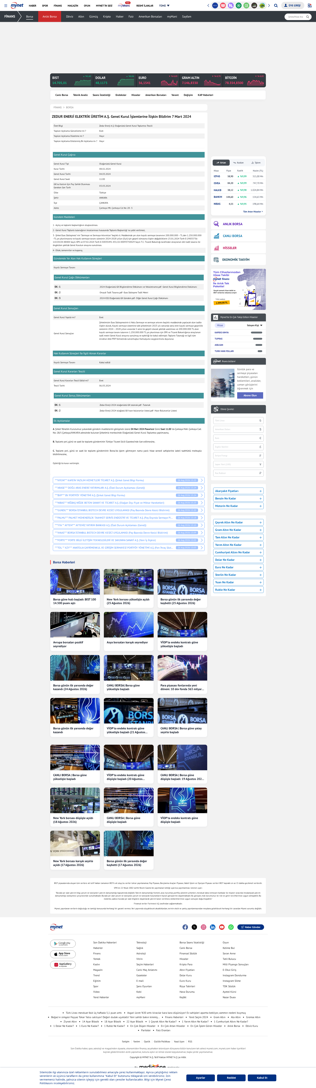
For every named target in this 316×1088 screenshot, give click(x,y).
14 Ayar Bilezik (90, 1021)
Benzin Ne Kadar (225, 498)
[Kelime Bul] (246, 5)
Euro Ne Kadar (224, 567)
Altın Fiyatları (187, 969)
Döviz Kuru (252, 1026)
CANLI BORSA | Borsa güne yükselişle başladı (70, 777)
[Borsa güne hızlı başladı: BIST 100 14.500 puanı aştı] (75, 582)
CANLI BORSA (232, 236)
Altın (81, 16)
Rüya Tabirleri (187, 986)
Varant (175, 95)
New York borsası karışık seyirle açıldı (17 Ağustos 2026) (73, 863)
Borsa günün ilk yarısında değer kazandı (73, 730)
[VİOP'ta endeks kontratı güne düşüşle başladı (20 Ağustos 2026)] (128, 757)
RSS (190, 1041)
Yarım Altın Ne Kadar (228, 545)
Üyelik (147, 1041)
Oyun (226, 942)
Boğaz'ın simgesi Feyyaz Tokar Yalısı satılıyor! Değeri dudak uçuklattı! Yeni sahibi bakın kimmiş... (105, 1017)
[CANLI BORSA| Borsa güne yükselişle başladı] (128, 668)
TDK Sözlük (229, 986)
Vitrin (139, 959)
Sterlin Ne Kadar (225, 575)
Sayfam (186, 16)
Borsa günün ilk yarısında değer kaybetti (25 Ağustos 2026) (181, 601)
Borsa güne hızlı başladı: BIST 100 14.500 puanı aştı (74, 601)
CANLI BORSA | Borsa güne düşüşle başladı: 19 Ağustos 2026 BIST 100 (182, 777)
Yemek (96, 959)
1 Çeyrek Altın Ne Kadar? (162, 1021)
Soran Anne (229, 953)
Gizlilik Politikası (162, 1041)
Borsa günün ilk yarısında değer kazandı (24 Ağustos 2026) (73, 687)
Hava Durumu (187, 991)
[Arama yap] (275, 5)
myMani (172, 16)
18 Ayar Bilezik (112, 1021)
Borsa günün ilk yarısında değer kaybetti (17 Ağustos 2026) (127, 863)
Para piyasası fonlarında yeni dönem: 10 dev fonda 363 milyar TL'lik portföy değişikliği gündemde (181, 687)
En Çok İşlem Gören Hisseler (206, 1026)
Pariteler (146, 1030)
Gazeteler (141, 975)
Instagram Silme (232, 980)
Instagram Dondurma (234, 975)
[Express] (215, 5)
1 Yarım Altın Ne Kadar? (195, 1021)
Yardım (136, 1041)
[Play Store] (63, 944)
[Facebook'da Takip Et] (185, 927)
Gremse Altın (253, 1017)
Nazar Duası (229, 997)
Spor (95, 986)
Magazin (98, 969)
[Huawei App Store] (63, 965)
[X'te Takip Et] (194, 927)
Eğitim (97, 980)
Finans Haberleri (174, 1017)
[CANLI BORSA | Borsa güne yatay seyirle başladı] (182, 711)
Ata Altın (236, 1017)
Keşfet (183, 997)
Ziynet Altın (70, 1021)
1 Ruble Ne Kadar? (114, 1026)
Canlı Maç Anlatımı (146, 969)
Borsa (29, 16)
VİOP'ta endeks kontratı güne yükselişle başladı (179, 644)
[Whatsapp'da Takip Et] (231, 927)
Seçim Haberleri (145, 964)
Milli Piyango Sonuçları (236, 964)
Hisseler (135, 95)
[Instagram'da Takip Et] (203, 927)
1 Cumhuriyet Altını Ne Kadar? (231, 1021)
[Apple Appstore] (63, 954)
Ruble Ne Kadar (225, 589)
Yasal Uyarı (179, 1041)
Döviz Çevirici (227, 409)
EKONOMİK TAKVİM (235, 259)
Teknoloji (141, 942)
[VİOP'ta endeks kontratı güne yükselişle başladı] (182, 624)
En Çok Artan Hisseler (173, 1026)
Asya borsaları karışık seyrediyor (127, 642)
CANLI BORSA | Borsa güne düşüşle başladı (123, 820)
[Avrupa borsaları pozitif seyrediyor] (75, 624)
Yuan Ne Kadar (224, 582)
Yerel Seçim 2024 (198, 1017)
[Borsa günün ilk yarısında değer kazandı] (75, 711)
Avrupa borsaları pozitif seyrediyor (68, 644)
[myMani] (124, 5)
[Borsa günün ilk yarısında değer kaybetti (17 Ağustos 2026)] (128, 843)
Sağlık (139, 948)
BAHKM (218, 196)
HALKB (217, 190)
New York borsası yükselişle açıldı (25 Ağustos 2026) (128, 601)
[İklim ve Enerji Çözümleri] (262, 5)
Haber (119, 16)
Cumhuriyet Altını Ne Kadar (232, 552)
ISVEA (217, 183)
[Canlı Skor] (238, 5)
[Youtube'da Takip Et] (222, 927)
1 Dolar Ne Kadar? (63, 1026)
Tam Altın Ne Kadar (227, 537)
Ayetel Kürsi (229, 991)
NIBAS (217, 203)
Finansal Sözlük (188, 953)
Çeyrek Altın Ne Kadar (229, 522)
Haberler (98, 948)
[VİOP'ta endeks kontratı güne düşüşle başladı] (182, 800)
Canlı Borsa (61, 95)
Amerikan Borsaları (150, 16)
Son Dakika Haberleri (105, 942)
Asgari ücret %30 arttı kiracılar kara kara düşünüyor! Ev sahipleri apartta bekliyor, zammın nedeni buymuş (186, 1012)
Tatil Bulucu (229, 959)
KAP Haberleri (205, 95)
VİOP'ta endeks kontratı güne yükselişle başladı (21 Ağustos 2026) (126, 730)
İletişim (125, 1041)
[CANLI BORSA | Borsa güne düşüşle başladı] (128, 800)
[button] (5, 5)
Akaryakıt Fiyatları (226, 491)
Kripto (107, 16)
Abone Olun (250, 395)
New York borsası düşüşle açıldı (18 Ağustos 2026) (73, 820)
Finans (97, 953)
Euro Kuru (185, 980)
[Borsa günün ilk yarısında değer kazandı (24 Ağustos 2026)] (75, 668)
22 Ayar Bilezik (135, 1021)
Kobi (139, 991)
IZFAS (217, 176)
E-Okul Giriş (229, 969)
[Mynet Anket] (223, 5)
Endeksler (121, 95)
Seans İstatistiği (101, 95)
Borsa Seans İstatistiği (192, 942)
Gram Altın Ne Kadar (228, 530)
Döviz (69, 16)
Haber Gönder (252, 927)
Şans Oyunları (144, 986)
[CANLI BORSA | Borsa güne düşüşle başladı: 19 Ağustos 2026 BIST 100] (182, 757)
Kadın (96, 964)
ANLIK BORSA (232, 224)
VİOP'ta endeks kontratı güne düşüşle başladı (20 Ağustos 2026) (125, 777)
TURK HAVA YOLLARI (224, 351)
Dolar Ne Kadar (225, 560)
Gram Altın (219, 1017)
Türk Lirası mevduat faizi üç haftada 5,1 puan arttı (94, 1012)
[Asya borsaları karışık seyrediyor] (128, 624)
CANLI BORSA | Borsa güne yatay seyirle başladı (181, 730)
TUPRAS (218, 338)
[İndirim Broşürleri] (231, 5)
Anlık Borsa (50, 16)
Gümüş (93, 16)
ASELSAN (219, 344)
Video (96, 991)
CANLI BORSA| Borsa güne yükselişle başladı (123, 687)
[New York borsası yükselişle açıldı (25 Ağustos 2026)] (128, 582)
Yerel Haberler (101, 997)
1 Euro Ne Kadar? (89, 1026)
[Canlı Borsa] (254, 5)
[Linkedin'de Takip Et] (212, 927)
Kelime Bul (229, 948)
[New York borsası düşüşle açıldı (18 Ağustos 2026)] (75, 800)
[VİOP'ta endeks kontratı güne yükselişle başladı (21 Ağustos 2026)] (128, 711)
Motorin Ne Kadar (226, 506)
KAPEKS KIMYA (222, 332)
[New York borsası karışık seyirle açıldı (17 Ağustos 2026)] (75, 843)
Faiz (131, 16)
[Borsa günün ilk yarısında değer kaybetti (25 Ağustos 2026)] (182, 582)
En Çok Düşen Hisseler (142, 1026)
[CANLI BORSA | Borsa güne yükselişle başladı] (75, 757)
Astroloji (141, 953)
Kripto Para (186, 964)
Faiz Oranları (163, 1030)
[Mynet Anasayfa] (17, 4)
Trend (96, 975)
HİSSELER (230, 248)
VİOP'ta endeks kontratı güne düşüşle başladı (179, 820)
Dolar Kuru (186, 975)
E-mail (140, 980)
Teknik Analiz (80, 95)
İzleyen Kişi (253, 325)
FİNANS (9, 16)
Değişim (188, 95)
